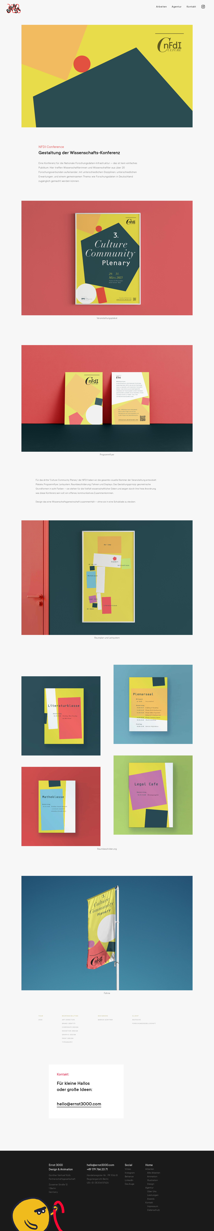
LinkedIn (129, 1180)
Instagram (130, 1173)
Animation (152, 1177)
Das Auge (129, 1184)
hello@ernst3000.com (79, 1104)
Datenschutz (153, 1210)
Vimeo (128, 1169)
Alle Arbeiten (153, 1173)
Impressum (152, 1206)
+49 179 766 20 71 (97, 1169)
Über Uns (151, 1191)
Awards (150, 1199)
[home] (15, 8)
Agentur (177, 7)
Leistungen (152, 1195)
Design (150, 1184)
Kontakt (191, 7)
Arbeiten (161, 7)
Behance (129, 1177)
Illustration (152, 1180)
